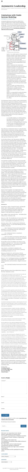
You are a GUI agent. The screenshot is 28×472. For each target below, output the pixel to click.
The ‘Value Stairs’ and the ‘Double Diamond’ (11, 444)
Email (2, 402)
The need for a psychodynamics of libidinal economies (13, 435)
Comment (3, 380)
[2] (17, 136)
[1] (7, 26)
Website (2, 408)
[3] (1, 360)
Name (2, 396)
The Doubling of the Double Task (8, 439)
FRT (17, 469)
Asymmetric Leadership (13, 6)
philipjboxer (5, 18)
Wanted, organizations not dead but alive (10, 434)
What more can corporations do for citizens (11, 433)
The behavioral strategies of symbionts (10, 445)
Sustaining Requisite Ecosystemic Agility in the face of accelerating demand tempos (6, 369)
